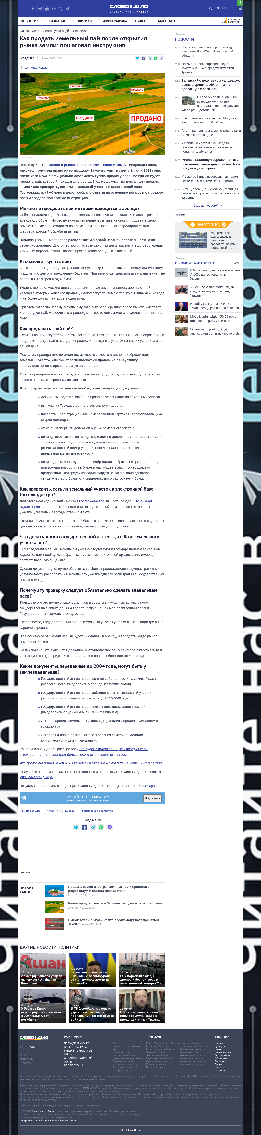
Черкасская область (191, 1058)
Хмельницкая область (192, 1055)
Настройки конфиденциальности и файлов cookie (48, 1120)
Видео (140, 21)
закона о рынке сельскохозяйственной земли (88, 165)
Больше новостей (206, 205)
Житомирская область (125, 1064)
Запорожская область (125, 1070)
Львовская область (157, 1055)
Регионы (155, 1036)
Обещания (56, 21)
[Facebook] (33, 8)
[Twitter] (60, 8)
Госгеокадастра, (92, 501)
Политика (220, 1061)
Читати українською (34, 67)
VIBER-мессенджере (36, 777)
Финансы (220, 1067)
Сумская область (189, 1043)
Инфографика (115, 21)
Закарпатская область (125, 1067)
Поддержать (165, 21)
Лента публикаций (56, 31)
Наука (218, 1049)
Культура (220, 1046)
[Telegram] (39, 8)
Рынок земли (31, 810)
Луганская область (157, 1052)
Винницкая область (124, 1052)
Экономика (221, 1070)
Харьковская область (191, 1049)
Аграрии (52, 810)
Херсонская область (191, 1052)
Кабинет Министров (78, 1050)
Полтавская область (158, 1064)
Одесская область (156, 1061)
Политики (83, 21)
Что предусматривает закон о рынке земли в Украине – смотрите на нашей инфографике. (92, 763)
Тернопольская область (193, 1046)
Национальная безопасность (223, 1054)
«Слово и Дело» (45, 1111)
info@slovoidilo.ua (130, 1130)
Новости (28, 21)
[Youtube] (46, 8)
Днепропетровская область (128, 1058)
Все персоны (73, 1065)
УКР (217, 8)
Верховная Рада (75, 1047)
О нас (24, 1055)
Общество (80, 31)
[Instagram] (53, 8)
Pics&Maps (146, 786)
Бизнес (70, 810)
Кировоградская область (160, 1049)
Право (218, 1064)
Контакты (26, 1059)
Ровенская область (157, 1067)
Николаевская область (159, 1058)
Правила (26, 1062)
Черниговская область (192, 1061)
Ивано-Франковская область (162, 1043)
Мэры (68, 1061)
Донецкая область (123, 1061)
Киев (115, 1043)
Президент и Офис (77, 1043)
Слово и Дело (29, 31)
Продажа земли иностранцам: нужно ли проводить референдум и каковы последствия (108, 891)
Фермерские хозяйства (97, 810)
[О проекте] (240, 3)
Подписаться (152, 798)
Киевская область (156, 1046)
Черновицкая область (191, 1064)
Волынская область (124, 1055)
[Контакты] (240, 8)
